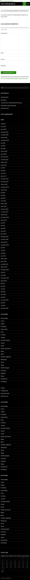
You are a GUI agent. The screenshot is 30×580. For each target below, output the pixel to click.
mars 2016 (3, 200)
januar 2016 (3, 206)
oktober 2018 (4, 137)
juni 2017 (3, 167)
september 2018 (5, 140)
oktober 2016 (4, 184)
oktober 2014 (4, 242)
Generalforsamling (5, 340)
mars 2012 (3, 294)
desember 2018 (4, 132)
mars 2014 (3, 256)
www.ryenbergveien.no (8, 4)
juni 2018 (3, 143)
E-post (2, 59)
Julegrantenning (5, 108)
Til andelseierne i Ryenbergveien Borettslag (11, 102)
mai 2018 (3, 145)
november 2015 (4, 212)
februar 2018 (4, 151)
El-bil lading (3, 326)
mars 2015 (3, 231)
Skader (2, 365)
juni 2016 (3, 192)
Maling (2, 351)
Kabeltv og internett (6, 348)
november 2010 (4, 300)
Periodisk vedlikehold (6, 356)
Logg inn (3, 388)
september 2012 (5, 278)
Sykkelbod (3, 373)
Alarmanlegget (4, 318)
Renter (2, 362)
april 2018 (3, 148)
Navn (2, 53)
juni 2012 (3, 286)
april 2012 (3, 291)
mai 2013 (3, 272)
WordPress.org (4, 396)
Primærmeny (28, 4)
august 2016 (4, 189)
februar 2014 (4, 258)
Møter (2, 354)
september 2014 (5, 245)
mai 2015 (3, 225)
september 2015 (5, 217)
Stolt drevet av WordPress (6, 578)
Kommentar (4, 33)
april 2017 (3, 170)
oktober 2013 (4, 267)
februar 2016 (4, 203)
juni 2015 (3, 223)
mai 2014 (3, 250)
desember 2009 (4, 308)
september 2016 (5, 187)
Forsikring (3, 334)
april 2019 (3, 123)
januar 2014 (3, 261)
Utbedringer (4, 381)
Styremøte (3, 370)
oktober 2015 (4, 214)
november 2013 (4, 264)
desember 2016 (4, 178)
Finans (2, 332)
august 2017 (4, 165)
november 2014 (4, 239)
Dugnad (3, 323)
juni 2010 (3, 302)
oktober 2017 (4, 162)
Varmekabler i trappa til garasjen (8, 105)
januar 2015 (3, 234)
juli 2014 (3, 247)
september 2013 (5, 269)
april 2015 (3, 228)
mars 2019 (3, 126)
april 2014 (3, 253)
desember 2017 (4, 156)
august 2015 (4, 220)
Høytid (2, 345)
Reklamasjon (4, 359)
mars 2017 (3, 173)
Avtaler (2, 321)
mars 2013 (3, 275)
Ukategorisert (4, 378)
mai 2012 (3, 289)
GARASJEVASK (4, 97)
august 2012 (4, 280)
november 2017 (4, 159)
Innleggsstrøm (4, 390)
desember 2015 (4, 209)
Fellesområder (4, 329)
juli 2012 (3, 283)
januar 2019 (3, 129)
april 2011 (3, 297)
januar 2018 (3, 154)
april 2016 (3, 198)
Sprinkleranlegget (5, 367)
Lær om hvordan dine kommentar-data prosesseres (14, 78)
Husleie (2, 343)
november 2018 (4, 134)
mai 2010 (3, 305)
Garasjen (3, 337)
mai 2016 (3, 195)
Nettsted (3, 65)
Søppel (2, 376)
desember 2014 (4, 236)
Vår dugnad (3, 100)
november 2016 (4, 181)
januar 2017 (3, 176)
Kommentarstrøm (5, 393)
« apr (2, 571)
